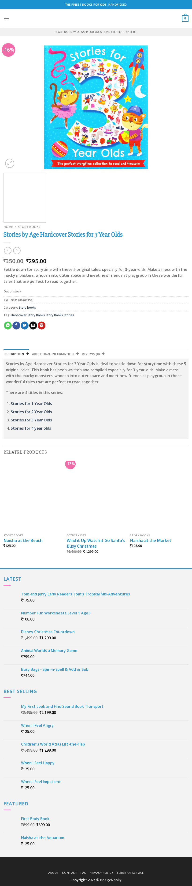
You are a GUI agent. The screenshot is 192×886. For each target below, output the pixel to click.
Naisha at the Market (150, 540)
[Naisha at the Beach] (33, 496)
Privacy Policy (101, 873)
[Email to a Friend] (33, 325)
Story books (29, 226)
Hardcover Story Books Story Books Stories (42, 315)
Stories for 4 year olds (31, 428)
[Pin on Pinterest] (41, 325)
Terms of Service (130, 873)
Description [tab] (14, 354)
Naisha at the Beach (23, 540)
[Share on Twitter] (25, 325)
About (53, 873)
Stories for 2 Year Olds (31, 411)
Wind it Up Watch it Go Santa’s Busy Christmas (96, 543)
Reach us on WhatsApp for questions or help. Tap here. (96, 32)
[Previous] (13, 107)
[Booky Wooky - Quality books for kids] (96, 18)
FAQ (84, 873)
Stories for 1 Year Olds (31, 403)
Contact (69, 873)
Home (8, 226)
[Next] (179, 107)
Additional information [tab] (53, 354)
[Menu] (6, 18)
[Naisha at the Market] (159, 496)
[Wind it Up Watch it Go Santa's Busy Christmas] (96, 496)
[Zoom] (9, 163)
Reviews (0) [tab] (91, 354)
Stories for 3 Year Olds (31, 420)
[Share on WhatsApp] (8, 325)
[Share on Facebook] (16, 325)
